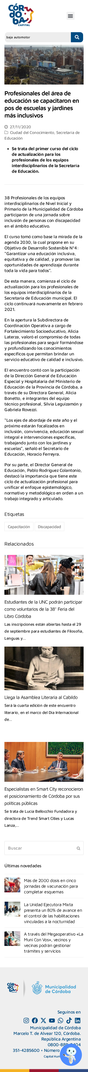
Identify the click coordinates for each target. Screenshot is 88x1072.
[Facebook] (35, 1020)
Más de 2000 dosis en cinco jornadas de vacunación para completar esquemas (51, 886)
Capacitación (19, 526)
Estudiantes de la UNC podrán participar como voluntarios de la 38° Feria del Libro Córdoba (43, 609)
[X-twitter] (43, 1020)
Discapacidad (49, 526)
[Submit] (78, 848)
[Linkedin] (77, 1020)
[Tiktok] (69, 1020)
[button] (70, 16)
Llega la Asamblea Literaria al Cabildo (40, 697)
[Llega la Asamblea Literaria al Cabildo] (44, 668)
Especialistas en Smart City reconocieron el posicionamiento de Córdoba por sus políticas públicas (43, 796)
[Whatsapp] (60, 1020)
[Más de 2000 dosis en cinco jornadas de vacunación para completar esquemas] (12, 885)
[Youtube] (52, 1020)
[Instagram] (26, 1020)
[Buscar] (44, 848)
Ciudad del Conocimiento (32, 132)
